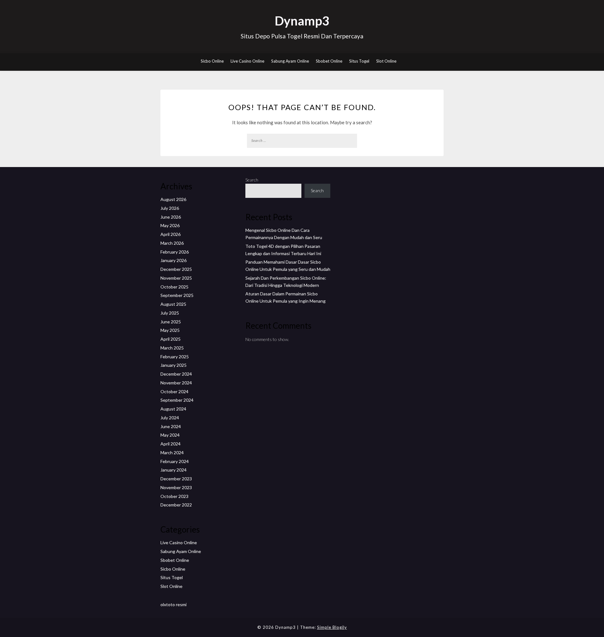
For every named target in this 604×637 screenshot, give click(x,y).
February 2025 (174, 356)
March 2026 (172, 243)
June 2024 (170, 426)
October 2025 (174, 286)
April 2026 (170, 234)
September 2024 (176, 400)
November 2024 (176, 382)
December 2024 (176, 374)
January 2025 (173, 365)
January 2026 (173, 260)
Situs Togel (359, 61)
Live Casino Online (247, 61)
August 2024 (173, 408)
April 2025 (170, 339)
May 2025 (170, 330)
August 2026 (173, 199)
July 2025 (169, 313)
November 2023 (176, 487)
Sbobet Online (329, 61)
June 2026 (170, 217)
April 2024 (170, 443)
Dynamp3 (302, 20)
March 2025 (172, 347)
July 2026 (169, 208)
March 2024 (172, 452)
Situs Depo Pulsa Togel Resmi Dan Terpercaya (302, 36)
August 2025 (173, 304)
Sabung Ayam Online (290, 61)
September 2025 (176, 295)
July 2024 (169, 417)
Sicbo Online (212, 61)
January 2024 (173, 469)
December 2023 (176, 478)
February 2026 (174, 251)
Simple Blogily (332, 627)
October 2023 (174, 496)
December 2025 (176, 269)
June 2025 (170, 321)
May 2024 (170, 435)
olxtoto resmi (173, 604)
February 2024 (174, 461)
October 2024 (174, 391)
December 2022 (176, 504)
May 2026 (170, 225)
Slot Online (386, 61)
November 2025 (176, 278)
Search (251, 179)
